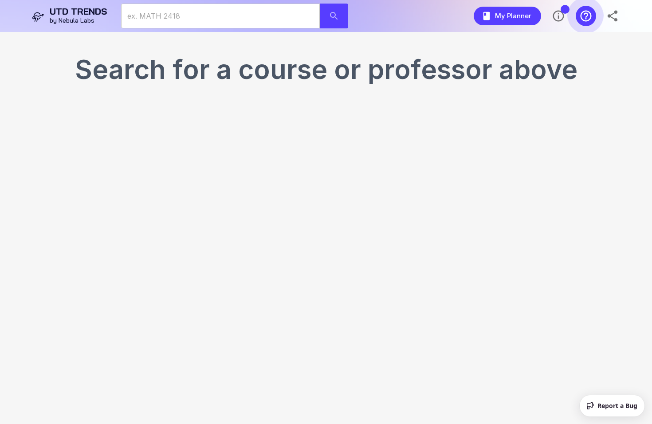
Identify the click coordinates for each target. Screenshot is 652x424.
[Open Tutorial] (586, 16)
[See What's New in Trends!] (558, 16)
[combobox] (220, 16)
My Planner (513, 16)
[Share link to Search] (613, 16)
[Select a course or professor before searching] (334, 16)
